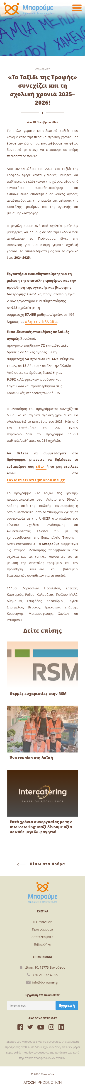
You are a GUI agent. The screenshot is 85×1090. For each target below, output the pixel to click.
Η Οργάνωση (42, 922)
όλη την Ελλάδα (41, 321)
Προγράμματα (42, 929)
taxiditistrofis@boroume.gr (36, 479)
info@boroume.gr (45, 982)
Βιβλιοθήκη (42, 944)
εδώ (41, 466)
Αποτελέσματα (42, 937)
